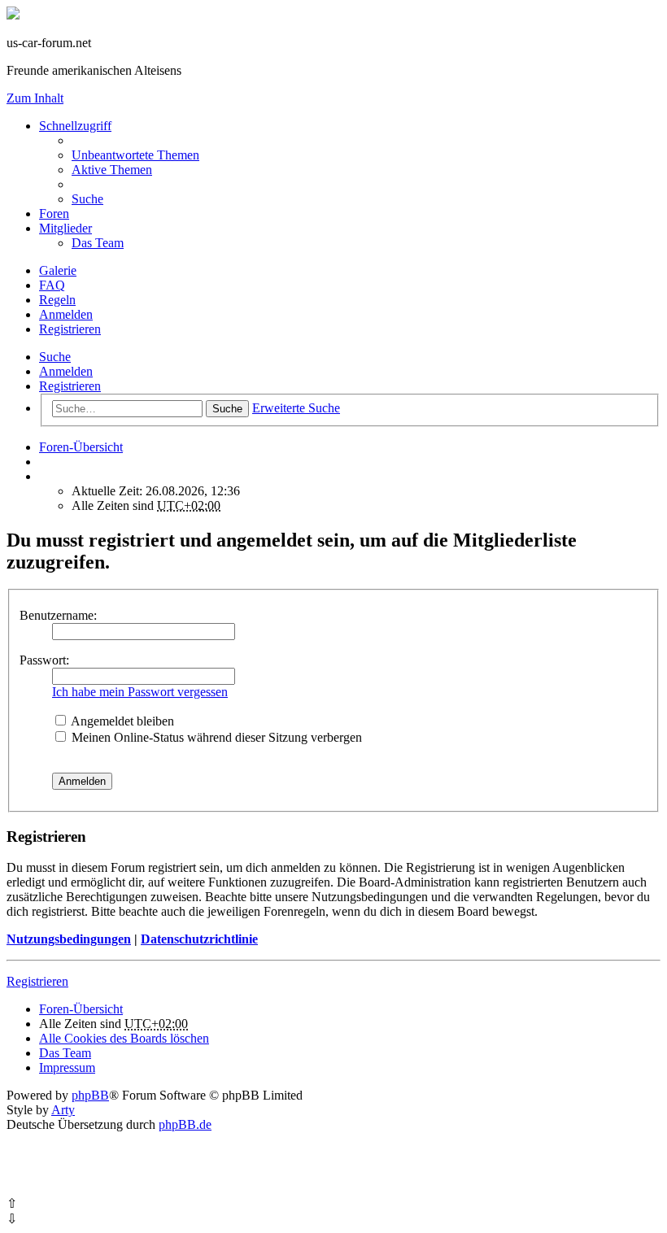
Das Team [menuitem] (98, 243)
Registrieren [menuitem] (70, 329)
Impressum (67, 1067)
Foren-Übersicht (81, 1009)
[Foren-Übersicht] (13, 15)
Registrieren (70, 386)
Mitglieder (65, 228)
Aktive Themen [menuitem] (112, 169)
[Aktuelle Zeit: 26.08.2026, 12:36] (44, 476)
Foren (54, 213)
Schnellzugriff (75, 126)
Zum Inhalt (35, 98)
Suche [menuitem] (87, 199)
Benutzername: (58, 615)
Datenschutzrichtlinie (199, 939)
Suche (55, 357)
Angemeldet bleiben (121, 721)
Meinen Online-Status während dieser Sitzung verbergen (215, 737)
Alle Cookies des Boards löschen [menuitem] (124, 1038)
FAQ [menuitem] (52, 285)
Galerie (57, 270)
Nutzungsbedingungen (69, 939)
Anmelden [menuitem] (66, 314)
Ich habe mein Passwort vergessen (140, 692)
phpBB (90, 1095)
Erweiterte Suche (296, 408)
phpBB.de (185, 1124)
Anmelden (66, 371)
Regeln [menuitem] (57, 300)
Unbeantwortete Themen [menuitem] (135, 155)
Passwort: (44, 660)
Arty (63, 1110)
